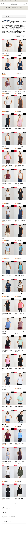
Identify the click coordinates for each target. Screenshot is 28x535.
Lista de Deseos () (6, 0)
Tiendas (11, 0)
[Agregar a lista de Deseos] (4, 53)
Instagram (20, 0)
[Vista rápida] (6, 52)
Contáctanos (16, 0)
